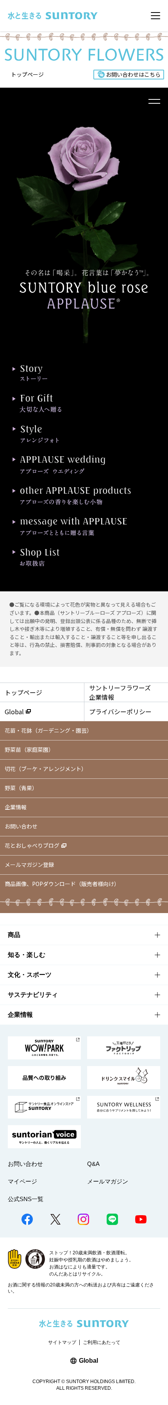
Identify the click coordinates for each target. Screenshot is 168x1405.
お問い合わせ (21, 826)
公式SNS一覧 (25, 1199)
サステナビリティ (33, 994)
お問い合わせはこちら (133, 74)
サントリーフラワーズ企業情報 (120, 692)
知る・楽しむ (26, 954)
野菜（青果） (21, 788)
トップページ (27, 74)
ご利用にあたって (101, 1342)
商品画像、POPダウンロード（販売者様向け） (62, 884)
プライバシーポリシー (120, 711)
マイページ (22, 1181)
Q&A (93, 1163)
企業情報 (16, 807)
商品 (14, 934)
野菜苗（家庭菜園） (29, 749)
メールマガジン (107, 1181)
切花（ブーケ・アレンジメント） (46, 769)
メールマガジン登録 (29, 864)
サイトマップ (62, 1342)
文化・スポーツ (30, 974)
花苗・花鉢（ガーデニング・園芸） (48, 730)
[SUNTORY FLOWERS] (84, 55)
